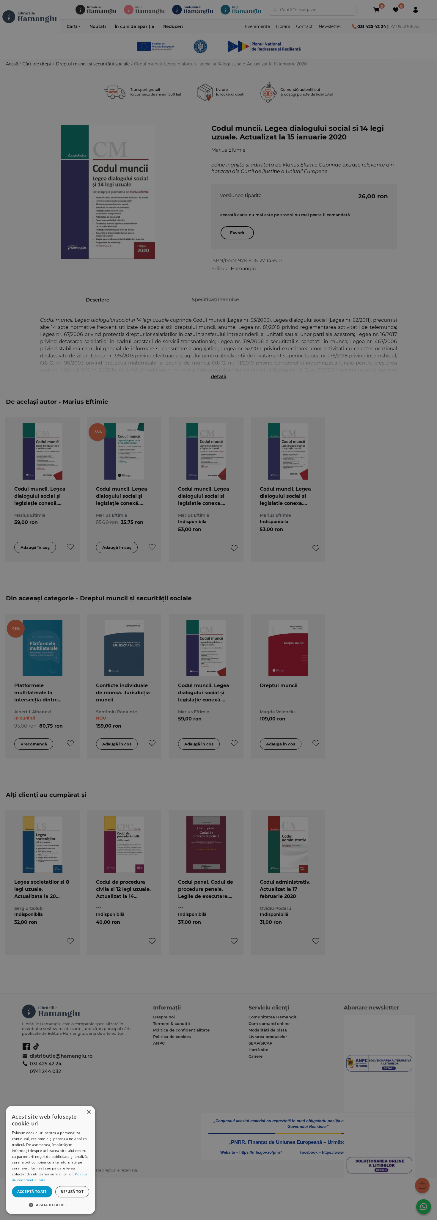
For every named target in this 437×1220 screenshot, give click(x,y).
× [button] (88, 1112)
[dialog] (50, 1160)
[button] (50, 1204)
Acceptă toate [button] (32, 1191)
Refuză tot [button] (72, 1191)
